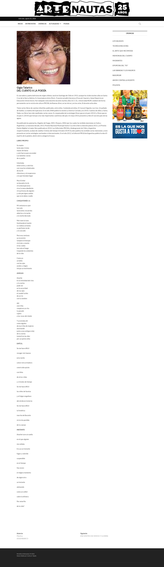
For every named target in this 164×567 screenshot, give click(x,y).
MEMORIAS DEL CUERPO (122, 56)
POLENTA (116, 85)
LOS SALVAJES (118, 41)
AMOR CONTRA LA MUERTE (124, 80)
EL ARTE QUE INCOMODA (123, 51)
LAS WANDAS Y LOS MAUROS (124, 70)
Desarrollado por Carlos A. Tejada (26, 556)
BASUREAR (117, 75)
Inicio (20, 24)
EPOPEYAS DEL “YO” (120, 65)
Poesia (66, 24)
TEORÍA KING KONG (120, 46)
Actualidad (54, 24)
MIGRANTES (117, 61)
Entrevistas (30, 24)
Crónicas (42, 24)
